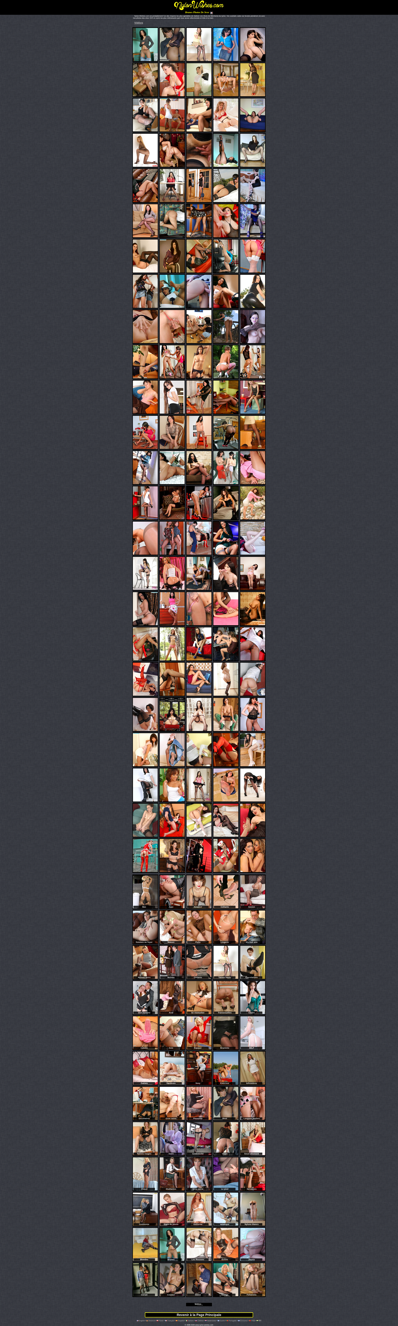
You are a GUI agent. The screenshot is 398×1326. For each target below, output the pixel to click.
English (142, 1321)
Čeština (200, 1321)
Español (181, 1321)
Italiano (191, 1321)
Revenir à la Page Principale (199, 1315)
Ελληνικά (244, 1321)
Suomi (222, 1321)
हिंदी (260, 1321)
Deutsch (152, 1321)
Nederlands (211, 1321)
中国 (253, 1321)
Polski (161, 1321)
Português (232, 1321)
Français (170, 1321)
